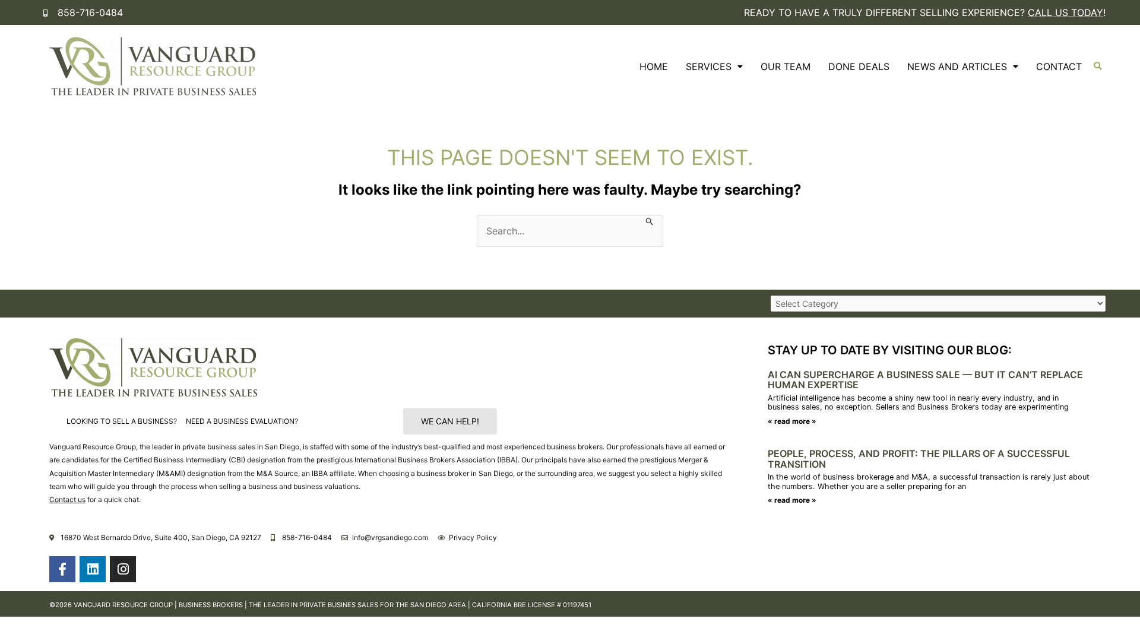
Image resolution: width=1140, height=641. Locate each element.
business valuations (326, 486)
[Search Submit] (649, 220)
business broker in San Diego (465, 473)
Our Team (785, 66)
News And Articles (957, 66)
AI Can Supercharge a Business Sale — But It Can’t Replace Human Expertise (925, 380)
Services (709, 66)
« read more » (792, 421)
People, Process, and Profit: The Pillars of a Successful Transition (919, 459)
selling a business (248, 486)
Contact (1059, 66)
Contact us (67, 499)
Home (653, 66)
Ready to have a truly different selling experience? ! (925, 12)
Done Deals (858, 66)
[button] (1098, 66)
